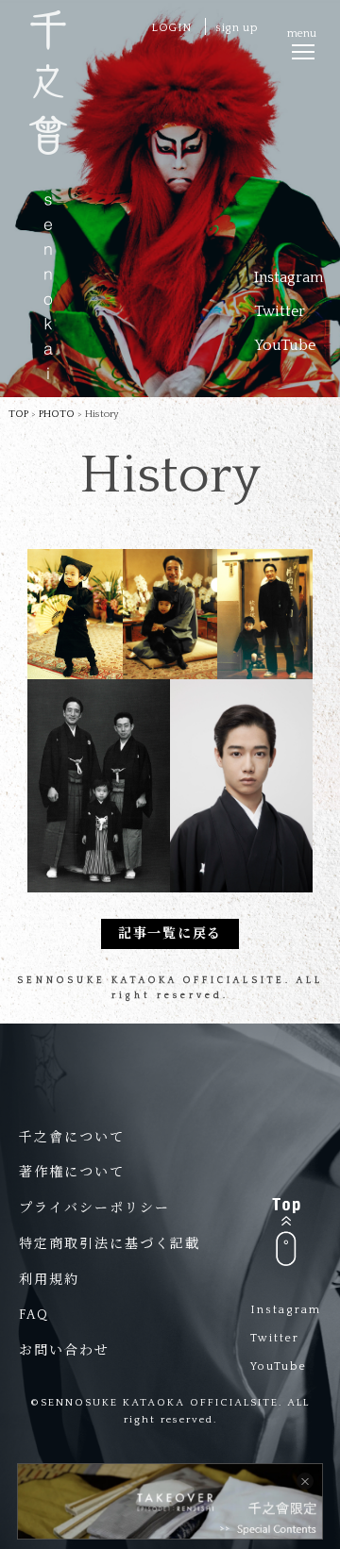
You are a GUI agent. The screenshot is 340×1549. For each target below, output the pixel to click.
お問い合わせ (64, 1350)
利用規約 (49, 1280)
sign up (236, 28)
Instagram (288, 277)
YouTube (284, 345)
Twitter (279, 311)
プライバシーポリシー (94, 1208)
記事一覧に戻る (170, 933)
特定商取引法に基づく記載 (109, 1244)
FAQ (34, 1315)
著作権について (72, 1172)
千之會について (72, 1137)
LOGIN (171, 28)
